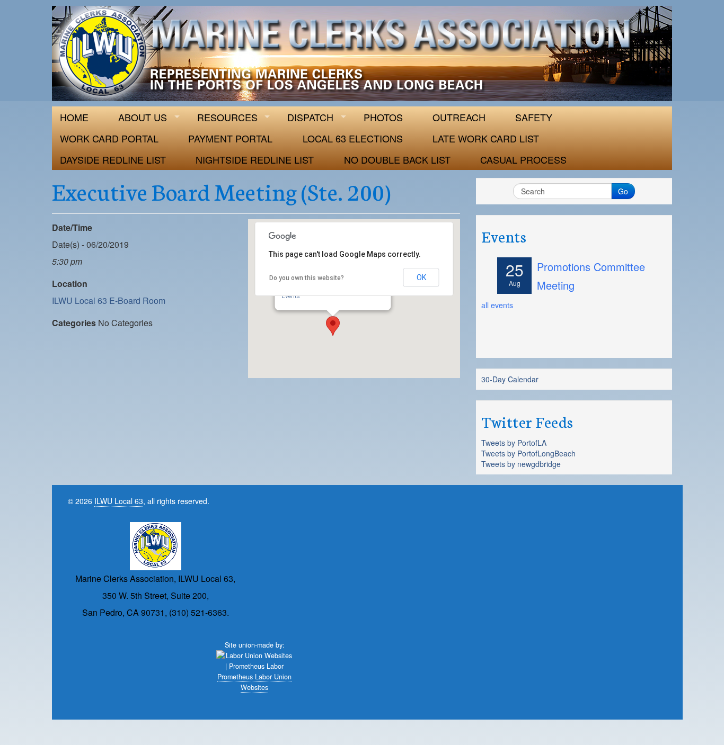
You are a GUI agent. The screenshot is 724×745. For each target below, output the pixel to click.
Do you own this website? (306, 278)
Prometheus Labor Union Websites (254, 682)
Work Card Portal (109, 138)
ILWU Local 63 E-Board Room (108, 300)
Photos (383, 117)
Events (290, 296)
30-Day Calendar (509, 379)
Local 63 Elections (353, 138)
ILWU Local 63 (118, 501)
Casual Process (523, 159)
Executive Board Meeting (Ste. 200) (221, 191)
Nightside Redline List (255, 159)
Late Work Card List (485, 138)
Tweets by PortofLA (513, 442)
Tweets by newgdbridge (521, 464)
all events (497, 305)
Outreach (458, 117)
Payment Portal (230, 138)
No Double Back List (397, 159)
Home (74, 117)
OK (421, 277)
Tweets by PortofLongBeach (528, 453)
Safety (533, 117)
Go (623, 191)
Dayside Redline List (113, 159)
